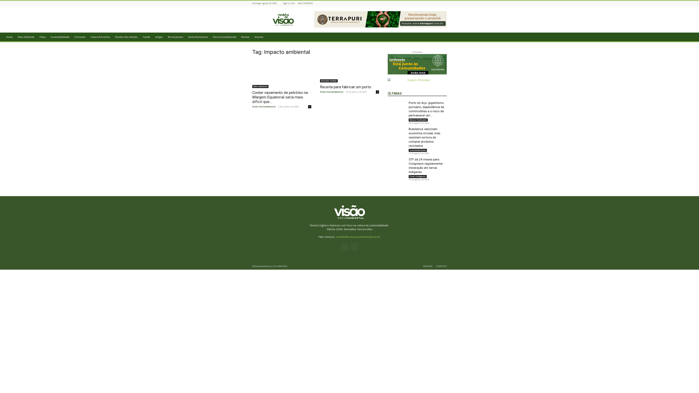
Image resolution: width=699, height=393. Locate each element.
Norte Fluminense (198, 37)
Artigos (159, 37)
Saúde (146, 37)
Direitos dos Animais (126, 37)
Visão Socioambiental (264, 106)
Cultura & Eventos (100, 37)
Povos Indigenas (418, 176)
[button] (694, 37)
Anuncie (258, 37)
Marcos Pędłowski (418, 120)
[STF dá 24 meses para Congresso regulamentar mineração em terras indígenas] (397, 166)
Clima (43, 37)
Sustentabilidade (60, 37)
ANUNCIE (428, 266)
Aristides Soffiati (329, 81)
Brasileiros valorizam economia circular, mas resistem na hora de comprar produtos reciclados (424, 137)
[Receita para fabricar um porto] (349, 70)
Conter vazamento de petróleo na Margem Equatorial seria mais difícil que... (280, 97)
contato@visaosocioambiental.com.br (358, 237)
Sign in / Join (289, 3)
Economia (80, 37)
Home (9, 37)
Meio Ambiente (26, 37)
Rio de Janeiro (175, 37)
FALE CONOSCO (305, 3)
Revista (245, 37)
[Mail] (445, 3)
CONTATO (441, 266)
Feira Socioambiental (224, 37)
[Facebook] (440, 3)
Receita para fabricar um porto (345, 87)
